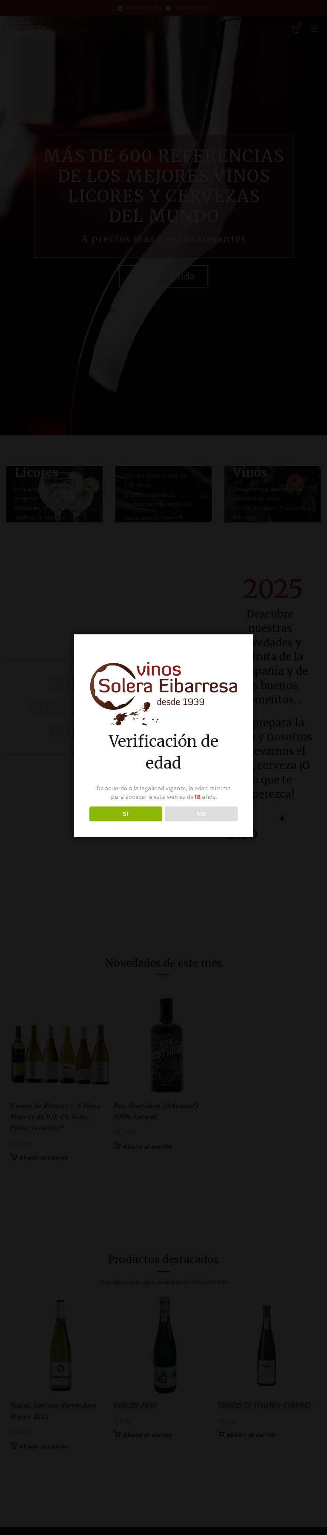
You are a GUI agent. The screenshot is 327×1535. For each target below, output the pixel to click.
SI (126, 814)
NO (201, 814)
